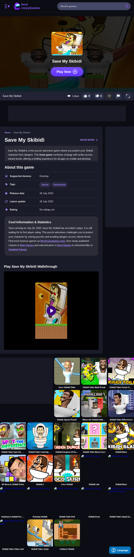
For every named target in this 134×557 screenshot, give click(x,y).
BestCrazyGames (26, 6)
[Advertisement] (67, 113)
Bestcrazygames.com (53, 241)
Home (7, 132)
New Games (27, 245)
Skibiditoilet (59, 184)
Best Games (64, 245)
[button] (128, 96)
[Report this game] (118, 96)
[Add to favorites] (109, 96)
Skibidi (45, 184)
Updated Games (17, 249)
